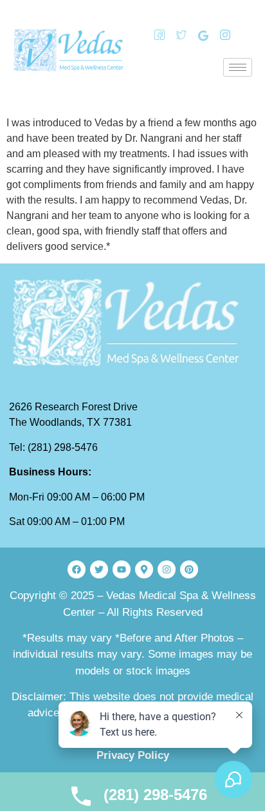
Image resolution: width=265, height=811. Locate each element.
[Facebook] (155, 35)
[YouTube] (242, 35)
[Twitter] (177, 35)
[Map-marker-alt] (144, 569)
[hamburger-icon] (237, 67)
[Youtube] (122, 569)
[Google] (198, 35)
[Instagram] (220, 35)
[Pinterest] (189, 569)
